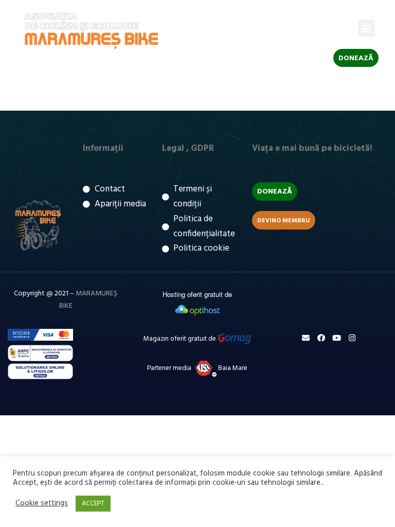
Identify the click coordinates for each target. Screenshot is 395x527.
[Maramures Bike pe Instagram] (352, 338)
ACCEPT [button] (93, 503)
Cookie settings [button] (41, 503)
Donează (355, 58)
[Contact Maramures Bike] (306, 338)
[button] (366, 28)
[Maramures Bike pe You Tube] (336, 338)
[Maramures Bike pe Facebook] (321, 338)
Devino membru (283, 221)
